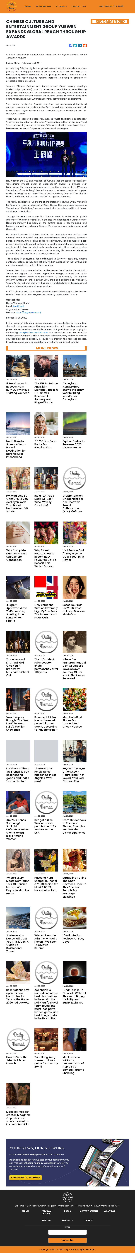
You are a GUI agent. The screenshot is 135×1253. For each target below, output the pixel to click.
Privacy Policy (46, 1212)
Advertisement (89, 1211)
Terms (25, 1211)
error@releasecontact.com (33, 332)
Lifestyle (67, 1220)
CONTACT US (78, 6)
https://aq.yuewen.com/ (28, 312)
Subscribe (67, 1240)
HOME (28, 6)
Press (67, 1211)
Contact (109, 1211)
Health (46, 1220)
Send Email (18, 306)
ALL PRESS (61, 6)
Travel (89, 1220)
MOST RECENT (43, 6)
